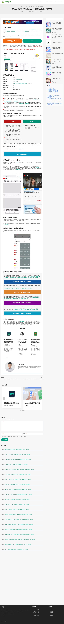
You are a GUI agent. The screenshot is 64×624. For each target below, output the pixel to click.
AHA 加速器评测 (36, 609)
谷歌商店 (32, 29)
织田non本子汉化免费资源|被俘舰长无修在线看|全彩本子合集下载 (57, 30)
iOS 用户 (34, 99)
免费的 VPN (27, 31)
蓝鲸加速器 (8, 31)
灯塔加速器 (51, 612)
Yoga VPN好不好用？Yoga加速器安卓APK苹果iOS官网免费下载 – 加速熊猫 (17, 484)
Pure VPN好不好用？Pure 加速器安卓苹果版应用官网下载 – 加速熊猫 (16, 464)
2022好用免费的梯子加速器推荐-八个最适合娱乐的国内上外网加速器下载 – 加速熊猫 (19, 524)
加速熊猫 (6, 344)
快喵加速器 (13, 31)
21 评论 (44, 11)
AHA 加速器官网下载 (32, 41)
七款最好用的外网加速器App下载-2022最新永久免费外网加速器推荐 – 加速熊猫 (18, 529)
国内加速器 (36, 29)
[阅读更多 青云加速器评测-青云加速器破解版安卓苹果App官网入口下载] (9, 334)
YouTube (17, 162)
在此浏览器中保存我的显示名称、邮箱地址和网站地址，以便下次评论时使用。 (14, 436)
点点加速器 (6, 224)
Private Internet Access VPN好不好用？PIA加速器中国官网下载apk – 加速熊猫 (18, 474)
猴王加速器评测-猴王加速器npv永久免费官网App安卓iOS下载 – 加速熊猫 (17, 499)
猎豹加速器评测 (36, 611)
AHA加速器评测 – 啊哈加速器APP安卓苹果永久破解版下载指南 (57, 42)
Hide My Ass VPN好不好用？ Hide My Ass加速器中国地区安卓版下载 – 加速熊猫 (18, 494)
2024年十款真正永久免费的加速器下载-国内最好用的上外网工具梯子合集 (32, 404)
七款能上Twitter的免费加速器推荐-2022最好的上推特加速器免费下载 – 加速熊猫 (18, 514)
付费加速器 (18, 169)
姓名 (3, 433)
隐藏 (49, 85)
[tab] (22, 410)
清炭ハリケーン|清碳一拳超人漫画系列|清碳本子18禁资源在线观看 (57, 61)
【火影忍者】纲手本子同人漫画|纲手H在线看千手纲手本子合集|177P (57, 80)
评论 (3, 421)
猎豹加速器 (21, 103)
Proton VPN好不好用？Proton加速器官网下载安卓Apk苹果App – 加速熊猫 (17, 454)
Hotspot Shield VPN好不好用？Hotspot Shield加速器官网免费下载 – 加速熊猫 (18, 459)
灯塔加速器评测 (36, 612)
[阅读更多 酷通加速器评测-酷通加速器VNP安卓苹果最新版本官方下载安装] (36, 334)
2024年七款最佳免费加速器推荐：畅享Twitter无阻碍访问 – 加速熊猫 (16, 549)
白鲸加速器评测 (36, 615)
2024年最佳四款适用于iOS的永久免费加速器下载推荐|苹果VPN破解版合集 (57, 67)
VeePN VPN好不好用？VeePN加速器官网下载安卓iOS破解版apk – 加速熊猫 (18, 479)
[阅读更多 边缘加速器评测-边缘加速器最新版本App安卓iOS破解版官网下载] (22, 334)
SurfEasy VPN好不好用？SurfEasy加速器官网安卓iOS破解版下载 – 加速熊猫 (18, 489)
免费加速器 (37, 167)
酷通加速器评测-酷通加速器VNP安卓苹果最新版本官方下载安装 (35, 342)
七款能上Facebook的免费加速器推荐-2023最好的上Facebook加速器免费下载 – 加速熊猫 (20, 539)
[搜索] (61, 19)
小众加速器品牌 (7, 351)
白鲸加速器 (27, 103)
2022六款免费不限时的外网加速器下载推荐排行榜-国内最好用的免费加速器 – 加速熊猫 (19, 534)
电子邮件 (25, 433)
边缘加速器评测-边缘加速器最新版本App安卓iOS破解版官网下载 (22, 342)
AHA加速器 (51, 609)
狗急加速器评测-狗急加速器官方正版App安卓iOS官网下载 (10, 378)
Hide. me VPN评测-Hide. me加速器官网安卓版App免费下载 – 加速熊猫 (17, 504)
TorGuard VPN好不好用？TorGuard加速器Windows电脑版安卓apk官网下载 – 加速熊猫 (19, 469)
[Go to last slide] (4, 398)
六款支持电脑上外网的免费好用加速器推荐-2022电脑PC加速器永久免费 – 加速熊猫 (19, 519)
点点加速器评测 (36, 613)
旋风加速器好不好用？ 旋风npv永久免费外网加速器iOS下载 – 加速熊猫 (17, 449)
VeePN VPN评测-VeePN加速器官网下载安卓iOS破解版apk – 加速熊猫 (17, 509)
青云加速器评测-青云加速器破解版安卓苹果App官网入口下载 (9, 341)
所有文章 (41, 11)
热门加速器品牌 (34, 354)
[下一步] (40, 398)
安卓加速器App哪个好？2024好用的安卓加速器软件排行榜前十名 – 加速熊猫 (18, 544)
